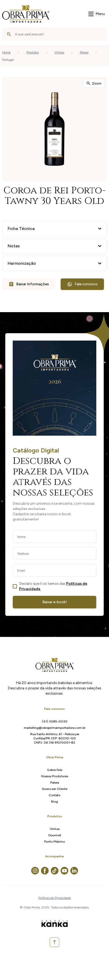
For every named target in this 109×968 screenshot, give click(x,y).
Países (84, 52)
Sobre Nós (54, 770)
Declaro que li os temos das (53, 586)
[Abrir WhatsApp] (96, 955)
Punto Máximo (54, 841)
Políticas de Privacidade (54, 898)
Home (6, 52)
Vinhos (59, 52)
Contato (54, 795)
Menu (100, 14)
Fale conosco (86, 284)
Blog (54, 801)
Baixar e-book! (54, 602)
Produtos (32, 52)
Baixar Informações (32, 284)
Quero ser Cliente (54, 789)
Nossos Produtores (54, 776)
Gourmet (54, 835)
